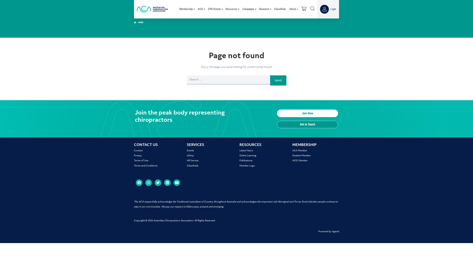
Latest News (246, 150)
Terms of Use (141, 160)
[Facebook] (139, 182)
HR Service (192, 160)
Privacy (138, 155)
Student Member (301, 155)
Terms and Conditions (146, 166)
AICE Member (300, 160)
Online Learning (247, 155)
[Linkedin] (167, 182)
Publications (246, 160)
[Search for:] (228, 80)
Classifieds (192, 166)
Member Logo (247, 166)
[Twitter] (158, 182)
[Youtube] (176, 182)
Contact (138, 150)
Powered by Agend (328, 231)
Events (190, 150)
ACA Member (299, 150)
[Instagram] (148, 182)
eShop (190, 155)
